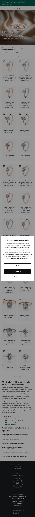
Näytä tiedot (17, 277)
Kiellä (17, 266)
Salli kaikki (17, 271)
